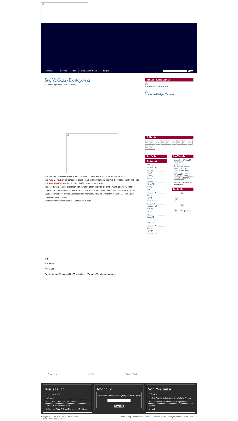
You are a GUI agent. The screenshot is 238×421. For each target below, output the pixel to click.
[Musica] (190, 144)
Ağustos (150, 200)
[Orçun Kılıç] (179, 144)
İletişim (106, 71)
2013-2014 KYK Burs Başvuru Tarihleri (60, 402)
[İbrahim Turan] (147, 149)
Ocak (149, 220)
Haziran (150, 167)
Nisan (149, 184)
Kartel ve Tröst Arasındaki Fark (57, 405)
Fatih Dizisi (49, 398)
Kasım (150, 192)
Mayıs (149, 170)
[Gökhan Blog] (152, 144)
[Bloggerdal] (184, 144)
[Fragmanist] (174, 144)
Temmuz (150, 203)
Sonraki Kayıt (53, 374)
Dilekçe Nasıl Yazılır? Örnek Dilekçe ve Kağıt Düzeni (66, 409)
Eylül (149, 198)
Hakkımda (63, 71)
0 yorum (72, 85)
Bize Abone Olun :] (89, 71)
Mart (149, 173)
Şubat (149, 176)
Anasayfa (49, 71)
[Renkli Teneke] (152, 149)
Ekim (149, 178)
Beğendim (177, 160)
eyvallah (177, 178)
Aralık (149, 165)
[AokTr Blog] (158, 144)
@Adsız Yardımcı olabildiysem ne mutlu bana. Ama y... (182, 166)
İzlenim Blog (48, 418)
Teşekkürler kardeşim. (182, 173)
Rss (74, 71)
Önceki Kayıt (131, 374)
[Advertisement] (119, 45)
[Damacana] (147, 144)
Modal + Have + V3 (52, 394)
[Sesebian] (168, 144)
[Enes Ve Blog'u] (163, 144)
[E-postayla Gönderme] (46, 258)
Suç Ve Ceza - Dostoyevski (67, 80)
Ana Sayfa (92, 374)
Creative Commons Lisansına (149, 417)
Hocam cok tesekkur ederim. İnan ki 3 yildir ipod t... (169, 402)
